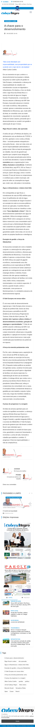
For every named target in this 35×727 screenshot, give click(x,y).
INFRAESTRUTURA (15, 639)
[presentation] (29, 493)
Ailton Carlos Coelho (14, 497)
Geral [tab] (10, 597)
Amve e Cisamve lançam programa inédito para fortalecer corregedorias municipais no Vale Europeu (21, 632)
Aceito (17, 721)
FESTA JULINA (14, 610)
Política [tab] (26, 597)
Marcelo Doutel (9, 688)
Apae (6, 691)
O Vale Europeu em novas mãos (14, 671)
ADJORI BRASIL (15, 620)
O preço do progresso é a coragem (15, 678)
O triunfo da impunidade (10, 511)
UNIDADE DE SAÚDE (16, 601)
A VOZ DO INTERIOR (6, 4)
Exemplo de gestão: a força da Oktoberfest (17, 668)
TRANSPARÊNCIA (15, 627)
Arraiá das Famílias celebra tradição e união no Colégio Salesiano (19, 614)
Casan (12, 691)
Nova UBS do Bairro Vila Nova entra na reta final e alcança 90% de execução (21, 604)
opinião (21, 681)
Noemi (17, 691)
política (27, 681)
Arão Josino (22, 684)
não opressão (22, 661)
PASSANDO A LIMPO (10, 21)
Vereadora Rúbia (21, 688)
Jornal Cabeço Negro (11, 684)
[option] (6, 4)
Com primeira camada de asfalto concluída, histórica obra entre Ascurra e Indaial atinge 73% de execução (21, 643)
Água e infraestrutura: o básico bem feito (17, 664)
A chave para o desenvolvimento (14, 658)
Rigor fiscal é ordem (10, 661)
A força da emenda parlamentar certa (16, 674)
